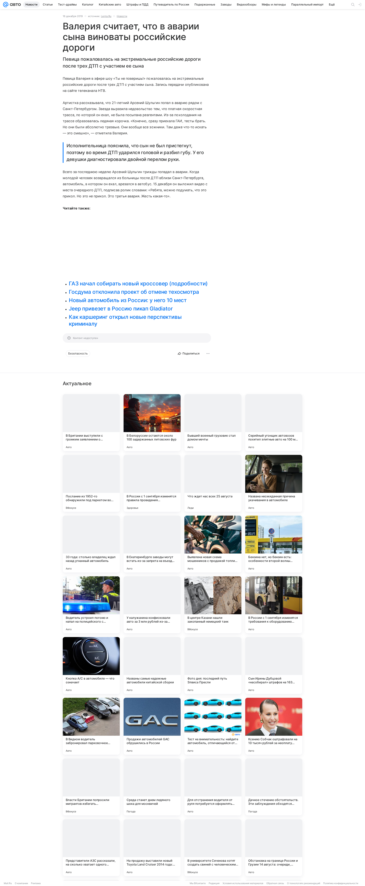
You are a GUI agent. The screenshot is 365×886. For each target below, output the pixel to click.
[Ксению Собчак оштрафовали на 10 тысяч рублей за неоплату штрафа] (273, 726)
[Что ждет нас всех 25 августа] (212, 483)
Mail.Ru (8, 883)
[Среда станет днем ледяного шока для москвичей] (152, 786)
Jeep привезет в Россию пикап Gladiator (121, 308)
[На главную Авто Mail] (14, 4)
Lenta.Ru (106, 16)
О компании (21, 883)
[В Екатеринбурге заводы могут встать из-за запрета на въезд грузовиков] (152, 544)
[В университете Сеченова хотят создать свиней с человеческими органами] (212, 847)
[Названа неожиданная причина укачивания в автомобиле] (273, 483)
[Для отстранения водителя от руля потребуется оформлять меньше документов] (212, 786)
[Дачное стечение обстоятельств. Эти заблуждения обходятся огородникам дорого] (273, 786)
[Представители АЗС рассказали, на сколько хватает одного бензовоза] (91, 847)
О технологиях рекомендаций (303, 883)
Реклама (36, 883)
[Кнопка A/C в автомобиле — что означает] (91, 665)
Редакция (214, 883)
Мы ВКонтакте (198, 883)
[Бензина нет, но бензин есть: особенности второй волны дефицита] (273, 544)
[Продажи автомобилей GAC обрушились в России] (152, 726)
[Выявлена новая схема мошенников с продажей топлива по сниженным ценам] (212, 544)
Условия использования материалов (243, 883)
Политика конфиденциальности (340, 883)
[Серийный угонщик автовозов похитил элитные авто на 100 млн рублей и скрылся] (273, 422)
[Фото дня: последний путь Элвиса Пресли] (212, 665)
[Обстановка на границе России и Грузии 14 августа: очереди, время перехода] (273, 847)
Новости (122, 16)
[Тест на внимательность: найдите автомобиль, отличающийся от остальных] (212, 726)
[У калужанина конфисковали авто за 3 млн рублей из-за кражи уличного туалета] (152, 604)
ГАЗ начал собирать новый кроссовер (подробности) (138, 283)
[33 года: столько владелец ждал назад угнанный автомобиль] (91, 544)
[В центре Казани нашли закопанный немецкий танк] (212, 604)
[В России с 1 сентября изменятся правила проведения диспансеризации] (152, 483)
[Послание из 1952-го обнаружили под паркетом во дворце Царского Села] (91, 483)
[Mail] (5, 4)
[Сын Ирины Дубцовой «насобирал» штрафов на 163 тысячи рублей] (273, 665)
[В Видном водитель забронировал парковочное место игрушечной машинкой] (91, 726)
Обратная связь (275, 883)
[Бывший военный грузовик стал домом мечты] (212, 422)
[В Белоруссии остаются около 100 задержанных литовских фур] (152, 422)
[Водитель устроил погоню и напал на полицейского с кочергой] (91, 604)
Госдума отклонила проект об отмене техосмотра (134, 292)
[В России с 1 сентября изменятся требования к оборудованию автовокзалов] (273, 604)
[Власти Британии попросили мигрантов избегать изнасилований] (91, 786)
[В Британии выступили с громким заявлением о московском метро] (91, 422)
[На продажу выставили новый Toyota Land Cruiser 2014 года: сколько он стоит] (152, 847)
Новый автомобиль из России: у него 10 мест (128, 300)
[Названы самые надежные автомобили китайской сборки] (152, 665)
